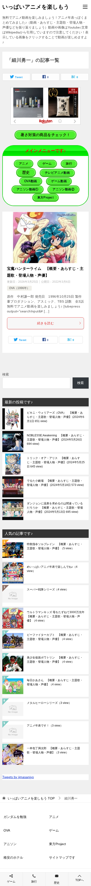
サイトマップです (62, 857)
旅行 (34, 881)
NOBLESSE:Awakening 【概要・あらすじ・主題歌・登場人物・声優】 (56, 439)
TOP (31, 798)
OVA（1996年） (19, 288)
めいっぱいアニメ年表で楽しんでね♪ (52, 569)
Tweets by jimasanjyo (18, 777)
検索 (5, 374)
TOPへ (79, 880)
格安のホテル (13, 857)
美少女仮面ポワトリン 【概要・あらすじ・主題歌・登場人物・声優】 (55, 659)
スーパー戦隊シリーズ (48, 589)
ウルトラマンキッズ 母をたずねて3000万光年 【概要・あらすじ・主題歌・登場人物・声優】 (56, 616)
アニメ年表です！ (45, 725)
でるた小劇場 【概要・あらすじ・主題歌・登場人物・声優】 (55, 483)
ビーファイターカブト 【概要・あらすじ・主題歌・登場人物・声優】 (55, 637)
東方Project (57, 844)
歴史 (57, 882)
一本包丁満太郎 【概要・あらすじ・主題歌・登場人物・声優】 (53, 750)
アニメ (54, 817)
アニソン (10, 844)
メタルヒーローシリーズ (49, 703)
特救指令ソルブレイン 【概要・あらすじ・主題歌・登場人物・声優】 (55, 546)
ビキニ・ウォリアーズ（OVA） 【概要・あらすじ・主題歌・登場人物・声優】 (55, 417)
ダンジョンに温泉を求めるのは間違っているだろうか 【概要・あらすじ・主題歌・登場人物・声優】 (55, 508)
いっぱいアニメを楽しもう (35, 7)
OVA (7, 830)
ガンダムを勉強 (15, 817)
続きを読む (45, 323)
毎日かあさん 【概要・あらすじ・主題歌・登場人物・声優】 (55, 682)
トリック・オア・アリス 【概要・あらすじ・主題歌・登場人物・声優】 (56, 462)
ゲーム (54, 830)
